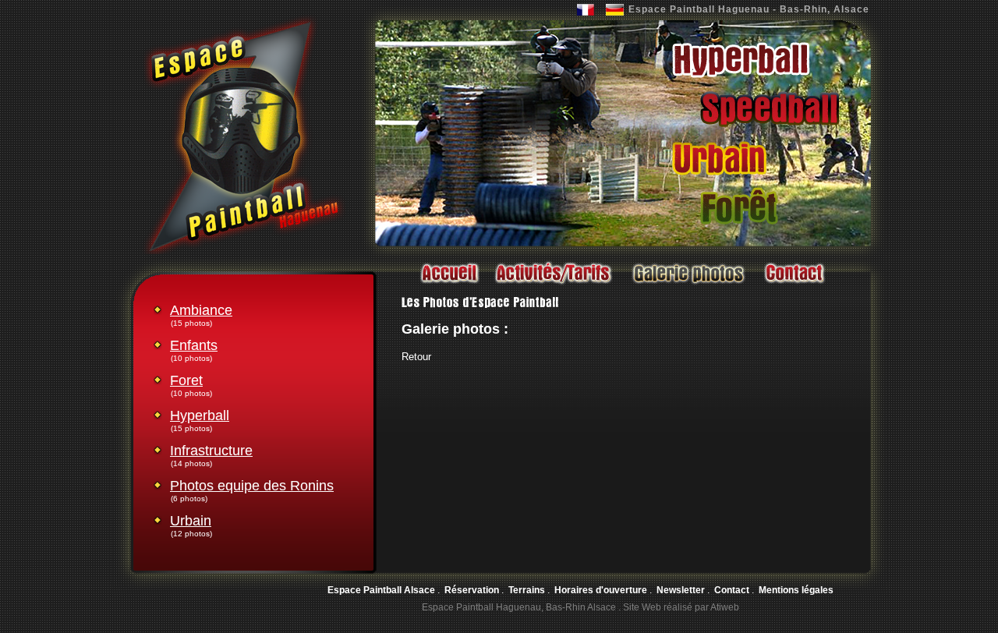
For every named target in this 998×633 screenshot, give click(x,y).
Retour (416, 356)
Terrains (526, 590)
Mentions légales (796, 590)
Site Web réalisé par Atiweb (681, 607)
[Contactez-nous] (793, 285)
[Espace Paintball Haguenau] (243, 251)
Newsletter (680, 590)
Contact (731, 590)
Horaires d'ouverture (600, 590)
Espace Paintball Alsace (381, 590)
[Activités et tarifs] (553, 285)
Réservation (471, 590)
